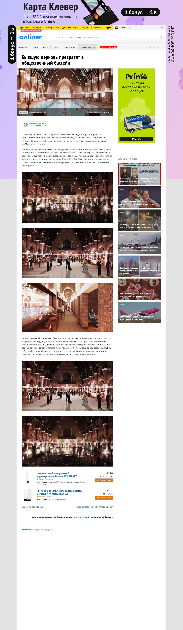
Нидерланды (49, 530)
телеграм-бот (79, 517)
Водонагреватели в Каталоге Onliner (94, 506)
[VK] (154, 47)
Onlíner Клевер (125, 27)
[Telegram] (145, 47)
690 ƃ (110, 473)
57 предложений (104, 498)
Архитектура (27, 530)
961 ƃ (110, 490)
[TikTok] (158, 47)
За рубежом (38, 530)
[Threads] (163, 47)
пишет (33, 144)
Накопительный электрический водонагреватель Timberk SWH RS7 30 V (57, 475)
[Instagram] (149, 47)
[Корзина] (161, 37)
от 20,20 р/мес (106, 476)
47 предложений (104, 480)
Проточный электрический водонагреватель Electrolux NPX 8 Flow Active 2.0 (60, 492)
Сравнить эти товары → (34, 506)
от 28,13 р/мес (106, 494)
